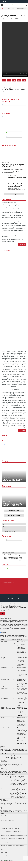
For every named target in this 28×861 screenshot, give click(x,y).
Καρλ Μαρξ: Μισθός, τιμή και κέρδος (17, 177)
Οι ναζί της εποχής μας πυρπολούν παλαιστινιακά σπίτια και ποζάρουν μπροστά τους (13, 89)
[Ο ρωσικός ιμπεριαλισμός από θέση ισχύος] (14, 154)
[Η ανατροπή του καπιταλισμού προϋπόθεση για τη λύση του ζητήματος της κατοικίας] (14, 473)
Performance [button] (3, 760)
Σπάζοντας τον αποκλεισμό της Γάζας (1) (13, 560)
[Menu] (2, 5)
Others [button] (1, 807)
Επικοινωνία (14, 598)
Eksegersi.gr (7, 18)
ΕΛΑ (3, 526)
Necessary (3, 632)
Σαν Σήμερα (6, 199)
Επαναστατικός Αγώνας (8, 529)
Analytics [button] (2, 767)
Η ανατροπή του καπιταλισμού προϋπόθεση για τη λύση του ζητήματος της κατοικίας (14, 480)
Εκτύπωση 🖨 (22, 244)
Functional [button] (2, 746)
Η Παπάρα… (6, 250)
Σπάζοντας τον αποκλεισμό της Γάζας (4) (13, 555)
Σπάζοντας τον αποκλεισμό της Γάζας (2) (13, 558)
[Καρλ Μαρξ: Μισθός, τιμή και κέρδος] (4, 177)
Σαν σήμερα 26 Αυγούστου (9, 202)
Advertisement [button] (3, 799)
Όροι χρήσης (20, 598)
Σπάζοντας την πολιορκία (8, 552)
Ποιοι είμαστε (8, 598)
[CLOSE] (2, 613)
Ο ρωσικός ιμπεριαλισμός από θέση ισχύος (13, 166)
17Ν (3, 524)
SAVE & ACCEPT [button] (3, 859)
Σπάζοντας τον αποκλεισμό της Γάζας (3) (13, 557)
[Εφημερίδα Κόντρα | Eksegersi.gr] (14, 5)
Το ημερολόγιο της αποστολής (10, 554)
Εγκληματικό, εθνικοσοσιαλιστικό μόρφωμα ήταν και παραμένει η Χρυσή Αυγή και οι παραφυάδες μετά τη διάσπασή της (13, 504)
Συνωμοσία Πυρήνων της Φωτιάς (10, 531)
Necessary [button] (2, 631)
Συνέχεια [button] (3, 610)
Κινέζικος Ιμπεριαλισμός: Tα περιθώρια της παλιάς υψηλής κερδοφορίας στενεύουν (17, 186)
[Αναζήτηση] (26, 5)
